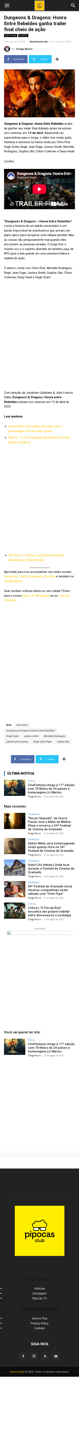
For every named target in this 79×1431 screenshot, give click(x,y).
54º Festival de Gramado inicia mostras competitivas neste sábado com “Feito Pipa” (50, 890)
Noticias (10, 35)
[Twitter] (45, 1356)
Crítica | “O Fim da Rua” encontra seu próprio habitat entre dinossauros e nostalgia (49, 911)
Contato (39, 1328)
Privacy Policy (39, 1323)
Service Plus (39, 1318)
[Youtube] (56, 1356)
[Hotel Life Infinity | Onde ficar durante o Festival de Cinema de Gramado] (14, 868)
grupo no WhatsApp (36, 595)
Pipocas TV (39, 1298)
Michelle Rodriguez (54, 736)
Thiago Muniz (24, 48)
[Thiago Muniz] (7, 49)
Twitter (23, 576)
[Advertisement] (39, 1103)
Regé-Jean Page (42, 741)
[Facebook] (23, 1356)
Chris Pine (22, 725)
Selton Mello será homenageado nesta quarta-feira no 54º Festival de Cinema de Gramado (51, 847)
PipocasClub (17, 1371)
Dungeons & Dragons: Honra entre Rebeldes (30, 730)
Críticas (32, 904)
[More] (57, 59)
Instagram (36, 576)
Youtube (49, 576)
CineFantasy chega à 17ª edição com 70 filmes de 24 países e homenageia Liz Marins (51, 788)
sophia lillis (63, 741)
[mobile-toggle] (6, 5)
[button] (73, 5)
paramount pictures (17, 741)
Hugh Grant (12, 736)
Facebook (10, 576)
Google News (13, 581)
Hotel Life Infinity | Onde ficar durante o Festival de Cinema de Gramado (51, 868)
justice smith (31, 736)
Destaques (33, 814)
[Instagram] (34, 1356)
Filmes (23, 35)
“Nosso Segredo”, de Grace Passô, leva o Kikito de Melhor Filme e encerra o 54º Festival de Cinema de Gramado (49, 823)
